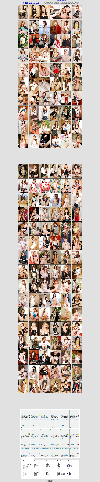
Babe (24, 468)
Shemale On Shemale (61, 475)
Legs (47, 473)
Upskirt (69, 474)
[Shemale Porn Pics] (32, 4)
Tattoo (69, 467)
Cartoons (36, 467)
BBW (24, 472)
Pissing (58, 467)
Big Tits (24, 476)
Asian (24, 463)
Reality (58, 471)
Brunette (36, 466)
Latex (47, 471)
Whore (69, 476)
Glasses (47, 460)
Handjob (47, 464)
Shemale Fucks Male (61, 473)
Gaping (35, 478)
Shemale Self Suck (60, 476)
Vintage (69, 475)
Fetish (35, 475)
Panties (58, 465)
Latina (47, 472)
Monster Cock (59, 460)
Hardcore (47, 465)
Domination (36, 472)
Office (58, 461)
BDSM (24, 473)
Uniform (69, 473)
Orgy (58, 463)
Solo (69, 463)
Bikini (24, 478)
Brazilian (36, 465)
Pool (58, 468)
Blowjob (35, 464)
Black (35, 460)
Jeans (47, 468)
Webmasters (50, 481)
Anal (24, 461)
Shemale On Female (61, 474)
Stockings (70, 466)
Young (69, 478)
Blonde (35, 463)
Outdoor (58, 464)
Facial (35, 474)
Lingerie (47, 474)
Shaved (58, 472)
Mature (47, 478)
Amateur (25, 460)
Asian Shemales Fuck (27, 464)
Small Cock (70, 460)
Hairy (47, 463)
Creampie (36, 468)
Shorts (58, 478)
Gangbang (36, 476)
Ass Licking (25, 467)
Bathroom (25, 471)
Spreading (70, 465)
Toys (69, 472)
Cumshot (36, 471)
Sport (69, 464)
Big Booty (25, 474)
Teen (69, 468)
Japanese (47, 467)
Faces (35, 473)
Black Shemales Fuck (38, 461)
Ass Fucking (25, 466)
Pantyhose (59, 466)
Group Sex (48, 461)
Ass (24, 465)
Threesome (70, 471)
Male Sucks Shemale (50, 475)
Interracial (48, 466)
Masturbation (48, 476)
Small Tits (70, 461)
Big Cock (25, 475)
